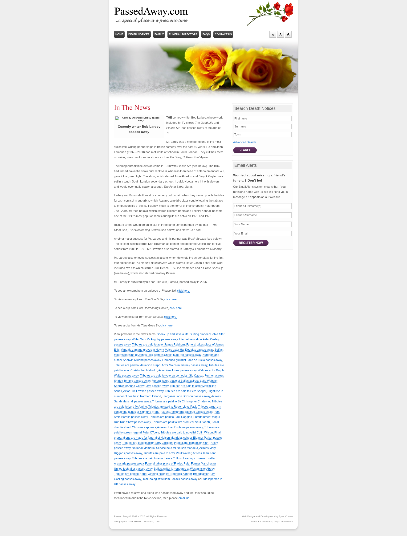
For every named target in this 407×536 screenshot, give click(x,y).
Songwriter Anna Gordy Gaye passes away (141, 386)
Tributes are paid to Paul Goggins (170, 417)
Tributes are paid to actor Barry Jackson (147, 443)
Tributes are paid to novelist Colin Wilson (187, 432)
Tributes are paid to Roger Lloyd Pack (172, 406)
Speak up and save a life (172, 334)
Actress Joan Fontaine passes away (180, 427)
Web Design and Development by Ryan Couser (267, 516)
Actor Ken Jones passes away (177, 370)
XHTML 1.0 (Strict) (143, 521)
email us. (184, 498)
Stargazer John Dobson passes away (186, 396)
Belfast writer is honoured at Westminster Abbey (184, 468)
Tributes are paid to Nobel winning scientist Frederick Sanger (153, 474)
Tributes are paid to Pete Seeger (185, 391)
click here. (183, 290)
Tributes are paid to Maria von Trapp (137, 365)
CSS (157, 521)
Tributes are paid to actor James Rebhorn (158, 344)
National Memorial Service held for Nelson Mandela (165, 448)
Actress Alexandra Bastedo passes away (186, 411)
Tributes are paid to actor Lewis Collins (157, 458)
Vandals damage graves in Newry (142, 349)
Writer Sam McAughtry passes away (155, 339)
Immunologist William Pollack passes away (169, 479)
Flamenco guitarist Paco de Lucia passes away (192, 360)
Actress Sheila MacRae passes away (177, 355)
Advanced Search (244, 142)
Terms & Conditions (261, 521)
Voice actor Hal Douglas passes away (189, 349)
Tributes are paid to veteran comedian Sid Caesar (171, 375)
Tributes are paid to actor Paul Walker (167, 453)
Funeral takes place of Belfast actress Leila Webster (184, 380)
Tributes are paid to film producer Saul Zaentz (181, 422)
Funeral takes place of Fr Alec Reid (167, 463)
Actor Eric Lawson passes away (143, 391)
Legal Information (283, 521)
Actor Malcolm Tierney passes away (184, 365)
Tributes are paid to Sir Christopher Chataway (181, 401)
